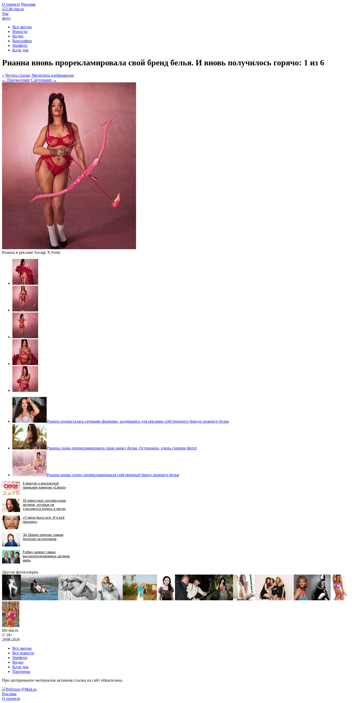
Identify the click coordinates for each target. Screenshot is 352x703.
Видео (17, 36)
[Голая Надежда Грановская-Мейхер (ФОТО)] (274, 599)
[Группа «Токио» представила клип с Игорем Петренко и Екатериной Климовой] (194, 599)
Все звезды (22, 648)
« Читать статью (16, 75)
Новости (20, 31)
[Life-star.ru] (13, 9)
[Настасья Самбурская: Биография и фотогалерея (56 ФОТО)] (166, 599)
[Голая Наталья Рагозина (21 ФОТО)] (77, 599)
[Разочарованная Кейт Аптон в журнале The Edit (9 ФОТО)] (11, 599)
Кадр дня (20, 50)
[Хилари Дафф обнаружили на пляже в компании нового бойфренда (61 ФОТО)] (39, 599)
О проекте (11, 4)
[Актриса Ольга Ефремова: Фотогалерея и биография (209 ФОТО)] (302, 599)
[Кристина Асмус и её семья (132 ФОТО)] (140, 599)
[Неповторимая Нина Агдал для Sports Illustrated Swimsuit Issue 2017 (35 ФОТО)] (10, 625)
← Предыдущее (16, 80)
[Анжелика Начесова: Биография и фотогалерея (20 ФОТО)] (223, 599)
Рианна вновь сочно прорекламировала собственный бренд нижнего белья (113, 475)
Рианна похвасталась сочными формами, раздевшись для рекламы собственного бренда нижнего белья (138, 421)
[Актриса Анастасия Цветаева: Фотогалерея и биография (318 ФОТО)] (110, 599)
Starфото (6, 15)
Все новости (23, 653)
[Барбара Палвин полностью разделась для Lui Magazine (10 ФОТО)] (244, 599)
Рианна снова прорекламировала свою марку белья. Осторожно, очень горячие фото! (122, 448)
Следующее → (44, 80)
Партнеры (21, 671)
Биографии (22, 41)
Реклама (28, 4)
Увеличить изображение (52, 75)
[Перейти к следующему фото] (69, 248)
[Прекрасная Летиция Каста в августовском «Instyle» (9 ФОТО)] (321, 599)
